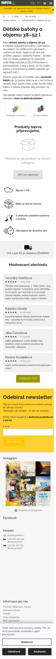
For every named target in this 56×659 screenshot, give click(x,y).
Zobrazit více (28, 378)
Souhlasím (40, 651)
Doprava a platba (11, 610)
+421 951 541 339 (15, 545)
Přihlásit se (14, 442)
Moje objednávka (11, 620)
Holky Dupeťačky (11, 617)
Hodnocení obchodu (28, 264)
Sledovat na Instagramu (30, 510)
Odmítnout (14, 651)
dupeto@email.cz (15, 535)
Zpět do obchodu (28, 175)
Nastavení (27, 642)
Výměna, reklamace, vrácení (17, 607)
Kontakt (6, 613)
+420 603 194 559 (15, 539)
